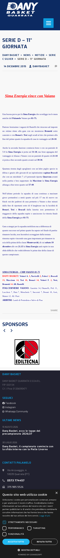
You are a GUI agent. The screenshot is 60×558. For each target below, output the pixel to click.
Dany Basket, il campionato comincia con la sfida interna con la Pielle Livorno (27, 448)
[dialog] (30, 524)
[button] (30, 550)
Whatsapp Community (16, 411)
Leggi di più (44, 515)
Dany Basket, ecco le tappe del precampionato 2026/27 (21, 432)
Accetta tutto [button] (16, 541)
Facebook (10, 403)
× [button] (56, 493)
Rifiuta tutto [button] (44, 541)
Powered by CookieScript (30, 554)
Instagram (10, 407)
